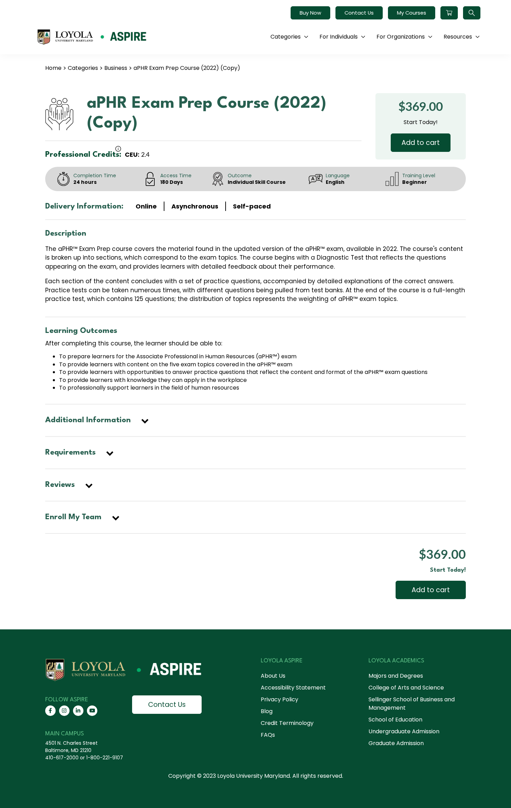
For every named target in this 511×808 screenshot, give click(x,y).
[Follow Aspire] (50, 710)
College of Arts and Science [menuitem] (406, 688)
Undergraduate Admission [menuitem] (403, 731)
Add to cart (421, 142)
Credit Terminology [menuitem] (287, 723)
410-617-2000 (62, 757)
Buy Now (310, 12)
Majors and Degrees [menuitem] (395, 676)
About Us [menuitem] (273, 676)
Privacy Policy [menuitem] (279, 699)
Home (53, 68)
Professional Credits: (83, 154)
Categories (83, 68)
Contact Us (359, 12)
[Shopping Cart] (449, 12)
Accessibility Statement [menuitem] (293, 688)
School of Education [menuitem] (395, 720)
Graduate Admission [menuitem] (396, 743)
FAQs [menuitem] (268, 735)
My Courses (411, 12)
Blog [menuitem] (267, 711)
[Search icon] (471, 12)
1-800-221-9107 (104, 757)
